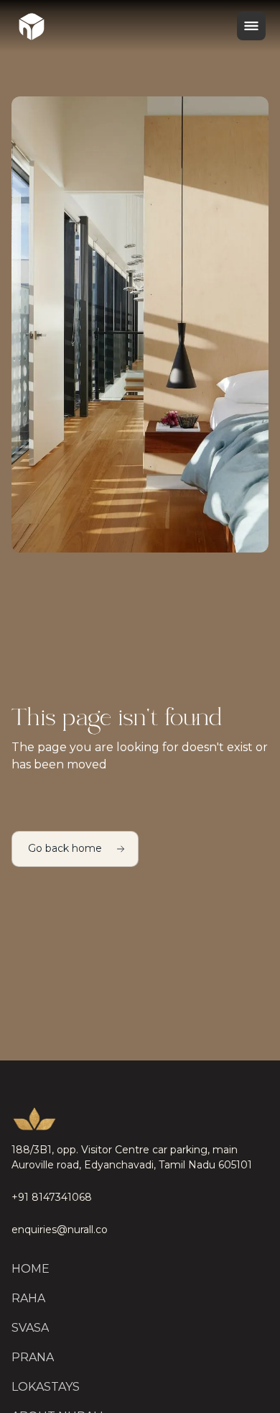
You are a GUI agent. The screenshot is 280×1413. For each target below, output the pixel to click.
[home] (31, 26)
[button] (251, 26)
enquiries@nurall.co (59, 1229)
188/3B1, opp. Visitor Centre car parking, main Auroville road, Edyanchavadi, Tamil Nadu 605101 (131, 1157)
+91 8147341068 (51, 1197)
